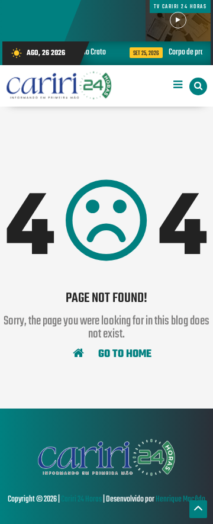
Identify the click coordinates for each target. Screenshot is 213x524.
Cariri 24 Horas (81, 499)
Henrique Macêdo (180, 499)
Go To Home (123, 353)
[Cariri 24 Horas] (106, 475)
